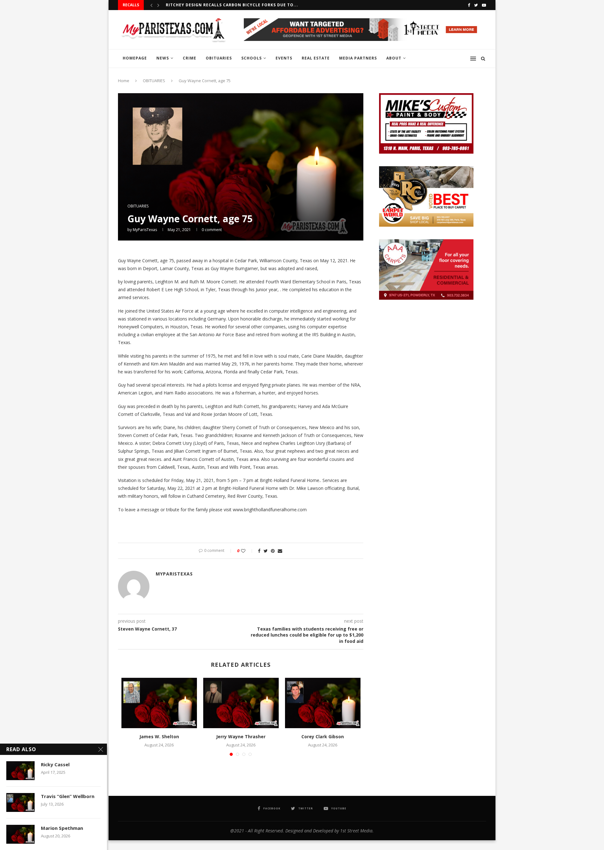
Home (123, 80)
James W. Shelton (159, 737)
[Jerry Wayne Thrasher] (241, 703)
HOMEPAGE (135, 58)
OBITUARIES (219, 58)
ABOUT (393, 58)
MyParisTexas (145, 229)
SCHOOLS (251, 58)
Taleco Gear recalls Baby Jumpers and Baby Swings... (230, 5)
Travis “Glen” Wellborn (67, 796)
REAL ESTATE (316, 58)
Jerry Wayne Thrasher (241, 737)
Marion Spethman (62, 828)
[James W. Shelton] (159, 703)
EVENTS (284, 58)
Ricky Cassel (55, 764)
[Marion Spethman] (20, 834)
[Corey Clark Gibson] (323, 703)
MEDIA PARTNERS (358, 58)
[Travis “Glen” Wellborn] (20, 802)
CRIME (189, 58)
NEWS (162, 58)
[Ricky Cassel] (20, 770)
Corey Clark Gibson (322, 737)
